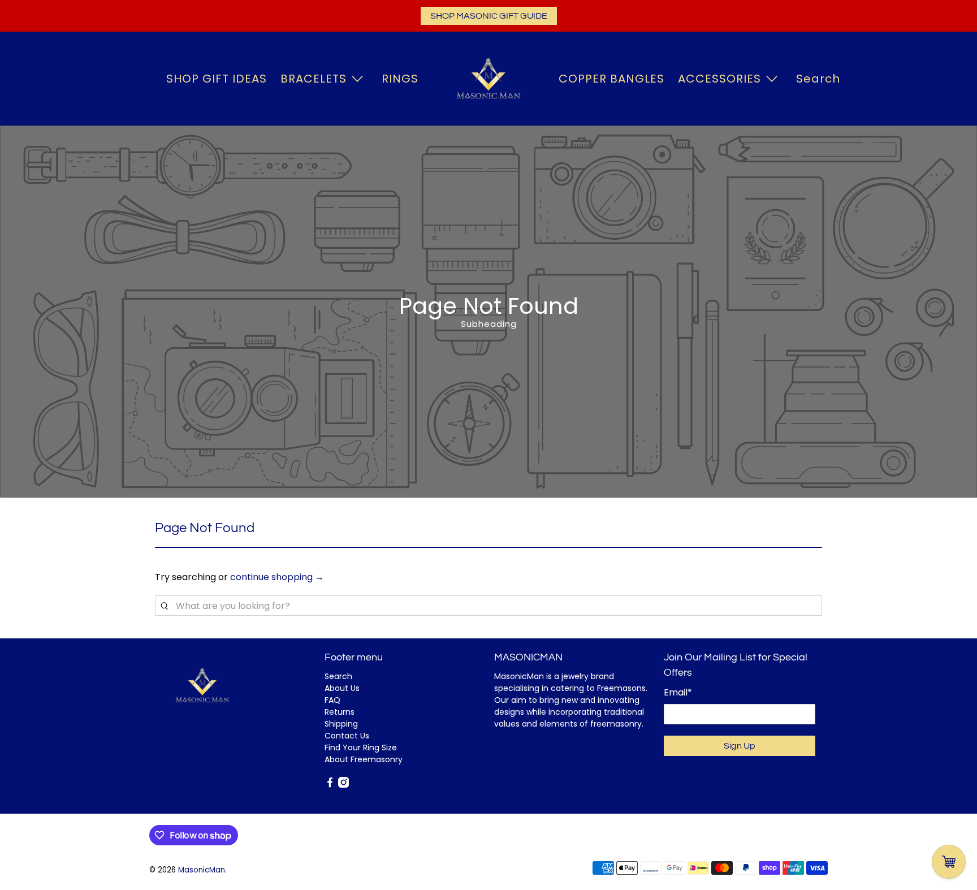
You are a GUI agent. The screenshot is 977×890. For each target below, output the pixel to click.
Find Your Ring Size (361, 747)
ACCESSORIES (719, 79)
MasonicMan (201, 870)
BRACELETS (313, 79)
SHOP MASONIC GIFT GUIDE (488, 15)
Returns (340, 712)
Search (818, 79)
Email (678, 692)
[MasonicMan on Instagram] (343, 784)
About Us (342, 688)
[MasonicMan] (488, 78)
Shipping (341, 723)
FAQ (332, 700)
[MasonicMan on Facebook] (330, 784)
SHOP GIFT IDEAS (216, 79)
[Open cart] (949, 862)
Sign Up (739, 745)
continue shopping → (277, 577)
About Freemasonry (364, 759)
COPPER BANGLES (611, 79)
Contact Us (347, 735)
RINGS (400, 79)
